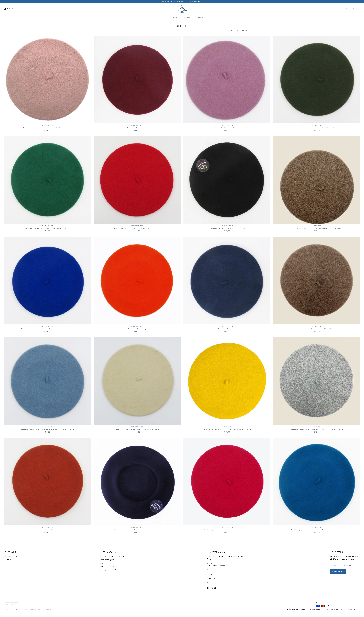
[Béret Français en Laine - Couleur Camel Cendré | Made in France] (316, 180)
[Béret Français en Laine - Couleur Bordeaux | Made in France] (137, 79)
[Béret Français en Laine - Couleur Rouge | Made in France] (137, 180)
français (9, 605)
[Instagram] (212, 588)
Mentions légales (107, 560)
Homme (175, 18)
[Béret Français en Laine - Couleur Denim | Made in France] (226, 280)
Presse (7, 563)
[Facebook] (208, 588)
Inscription (337, 572)
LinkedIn (210, 574)
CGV (102, 563)
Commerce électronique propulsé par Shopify (36, 610)
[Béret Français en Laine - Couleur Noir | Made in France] (226, 180)
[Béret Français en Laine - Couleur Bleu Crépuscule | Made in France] (47, 381)
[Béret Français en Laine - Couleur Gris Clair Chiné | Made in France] (316, 381)
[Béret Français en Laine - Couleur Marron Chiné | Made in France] (316, 280)
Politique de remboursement (112, 556)
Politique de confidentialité (111, 570)
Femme (163, 18)
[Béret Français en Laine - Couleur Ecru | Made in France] (137, 381)
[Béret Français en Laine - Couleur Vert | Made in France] (47, 180)
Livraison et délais (107, 567)
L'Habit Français (15, 610)
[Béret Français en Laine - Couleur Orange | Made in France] (137, 280)
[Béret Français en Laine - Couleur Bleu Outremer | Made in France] (316, 481)
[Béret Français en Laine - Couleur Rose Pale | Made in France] (47, 79)
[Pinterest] (215, 588)
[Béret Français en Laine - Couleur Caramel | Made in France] (47, 481)
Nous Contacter (11, 556)
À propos (199, 18)
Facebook (211, 570)
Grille (238, 31)
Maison (187, 18)
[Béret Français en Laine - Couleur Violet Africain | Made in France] (226, 79)
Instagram (211, 578)
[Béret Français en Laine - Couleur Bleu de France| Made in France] (47, 280)
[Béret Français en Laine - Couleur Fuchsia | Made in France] (226, 481)
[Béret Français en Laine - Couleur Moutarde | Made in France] (226, 381)
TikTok (209, 582)
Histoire (8, 560)
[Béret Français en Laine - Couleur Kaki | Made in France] (316, 79)
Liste (246, 31)
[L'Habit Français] (182, 9)
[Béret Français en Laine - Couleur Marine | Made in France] (137, 481)
